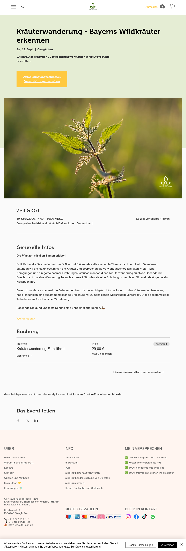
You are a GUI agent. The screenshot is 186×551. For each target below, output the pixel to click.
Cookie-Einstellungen (141, 545)
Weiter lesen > (26, 318)
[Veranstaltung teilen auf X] (27, 420)
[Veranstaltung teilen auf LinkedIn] (36, 420)
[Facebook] (136, 517)
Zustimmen (167, 545)
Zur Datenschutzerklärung (86, 546)
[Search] (23, 6)
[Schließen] (181, 545)
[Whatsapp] (152, 517)
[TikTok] (144, 517)
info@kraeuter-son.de (20, 524)
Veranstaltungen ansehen (42, 81)
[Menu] (14, 6)
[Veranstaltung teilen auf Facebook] (18, 420)
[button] (172, 6)
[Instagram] (128, 517)
